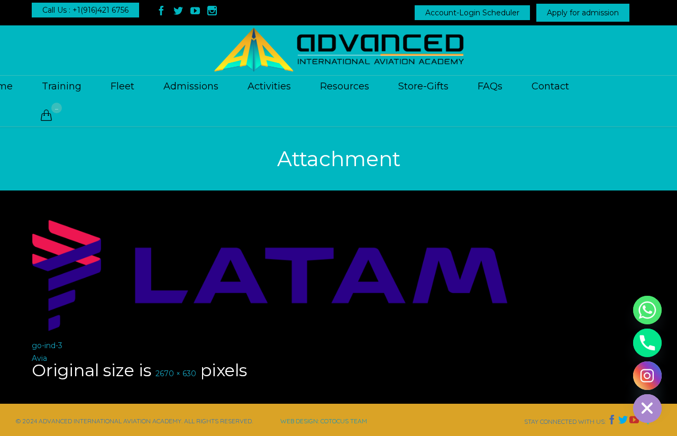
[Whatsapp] (647, 310)
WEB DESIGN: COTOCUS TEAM (323, 421)
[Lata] (338, 275)
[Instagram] (647, 375)
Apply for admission (583, 12)
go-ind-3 (47, 345)
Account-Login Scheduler (472, 12)
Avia (39, 358)
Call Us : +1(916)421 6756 (85, 10)
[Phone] (647, 343)
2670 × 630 (175, 373)
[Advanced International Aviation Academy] (338, 50)
